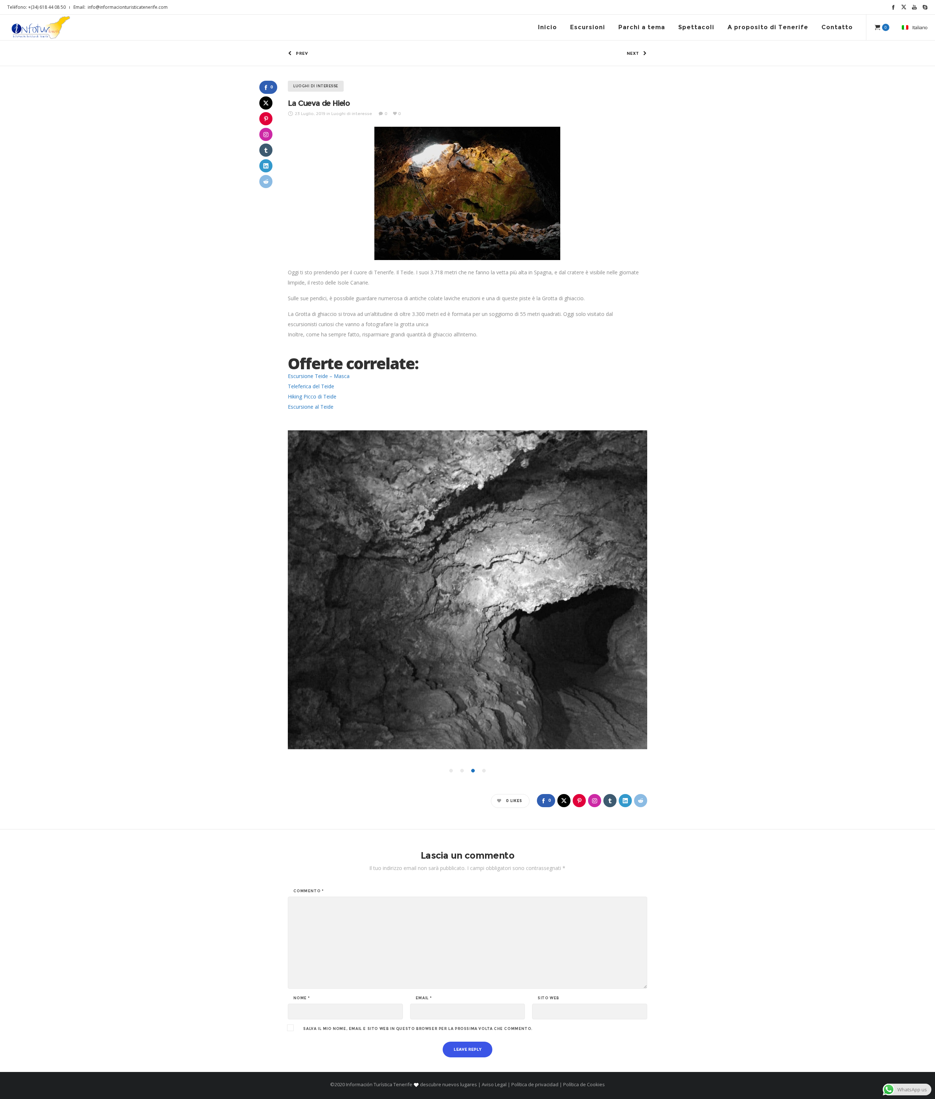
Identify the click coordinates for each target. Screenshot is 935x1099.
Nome (301, 998)
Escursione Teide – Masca (319, 376)
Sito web (548, 998)
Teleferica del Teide (311, 386)
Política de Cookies (583, 1084)
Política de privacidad (534, 1084)
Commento (308, 891)
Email (424, 998)
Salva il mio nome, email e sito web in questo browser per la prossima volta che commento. (417, 1029)
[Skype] (925, 7)
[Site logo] (41, 27)
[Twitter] (903, 7)
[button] (451, 770)
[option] (467, 589)
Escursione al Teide (310, 406)
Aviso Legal (494, 1084)
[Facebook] (893, 7)
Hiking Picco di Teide (312, 396)
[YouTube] (914, 7)
